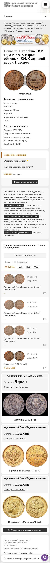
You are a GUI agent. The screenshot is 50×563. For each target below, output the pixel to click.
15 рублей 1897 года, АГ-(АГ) (25, 521)
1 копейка (27, 25)
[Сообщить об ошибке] (45, 293)
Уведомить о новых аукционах (26, 530)
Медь (18, 25)
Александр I (9, 25)
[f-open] (44, 557)
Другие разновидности (25, 182)
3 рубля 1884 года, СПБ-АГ (25, 470)
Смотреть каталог (14, 387)
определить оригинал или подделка (21, 216)
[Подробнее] (14, 279)
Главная (7, 23)
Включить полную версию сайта (18, 553)
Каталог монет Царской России (27, 23)
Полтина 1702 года (25, 419)
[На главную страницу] (20, 4)
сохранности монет (14, 205)
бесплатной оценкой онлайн (18, 232)
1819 (35, 25)
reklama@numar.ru (29, 548)
